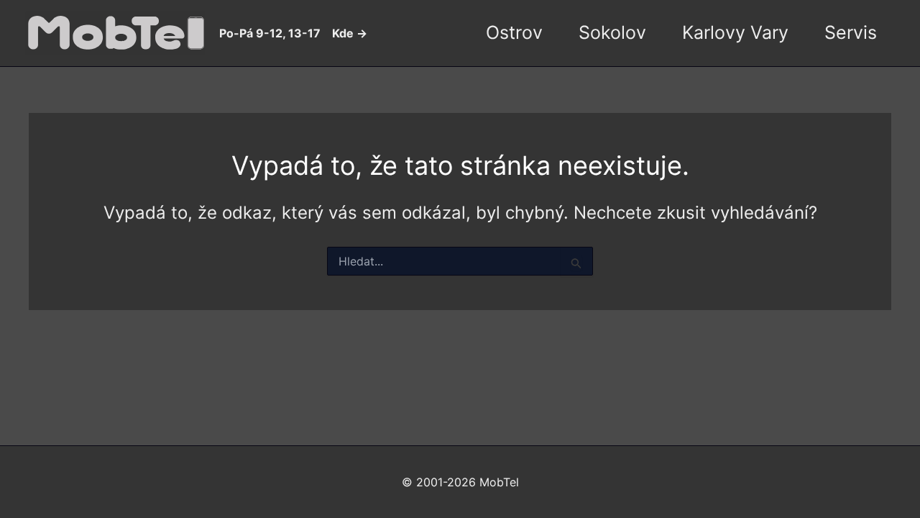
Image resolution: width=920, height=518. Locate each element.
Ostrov (514, 32)
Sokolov (612, 32)
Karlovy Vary (735, 32)
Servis (850, 32)
